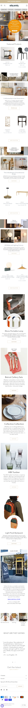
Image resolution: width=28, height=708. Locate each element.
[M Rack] (8, 121)
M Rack (8, 131)
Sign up (20, 686)
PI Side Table (22, 131)
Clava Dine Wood (7, 203)
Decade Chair (22, 63)
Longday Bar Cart (7, 63)
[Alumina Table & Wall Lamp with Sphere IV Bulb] (8, 266)
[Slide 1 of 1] (14, 26)
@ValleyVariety (14, 669)
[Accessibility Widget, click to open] (2, 705)
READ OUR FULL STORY (14, 599)
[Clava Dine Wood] (8, 194)
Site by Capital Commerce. (6, 705)
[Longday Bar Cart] (8, 54)
